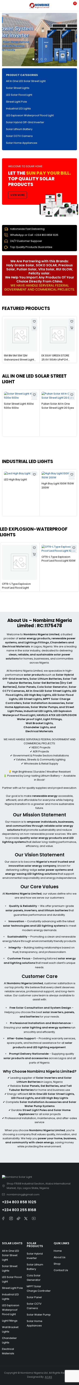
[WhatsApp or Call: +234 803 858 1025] (6, 235)
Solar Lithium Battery (19, 129)
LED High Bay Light (15, 479)
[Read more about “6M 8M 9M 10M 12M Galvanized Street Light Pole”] (34, 328)
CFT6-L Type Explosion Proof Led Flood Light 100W (59, 559)
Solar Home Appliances (21, 143)
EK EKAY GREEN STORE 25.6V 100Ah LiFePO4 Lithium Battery (55, 359)
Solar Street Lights (17, 88)
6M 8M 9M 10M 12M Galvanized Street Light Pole (19, 359)
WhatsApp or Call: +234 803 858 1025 (34, 235)
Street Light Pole (16, 102)
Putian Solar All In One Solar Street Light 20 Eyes (58, 406)
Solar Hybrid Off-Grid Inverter (25, 122)
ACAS (48, 1377)
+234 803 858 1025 (19, 1201)
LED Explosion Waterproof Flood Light (30, 115)
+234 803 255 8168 (19, 1209)
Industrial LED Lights (18, 108)
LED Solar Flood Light (19, 95)
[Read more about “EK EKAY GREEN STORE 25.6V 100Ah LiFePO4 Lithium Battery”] (72, 328)
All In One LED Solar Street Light (26, 81)
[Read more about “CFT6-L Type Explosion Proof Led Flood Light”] (34, 554)
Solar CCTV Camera (19, 136)
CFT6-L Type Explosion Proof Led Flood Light (16, 586)
